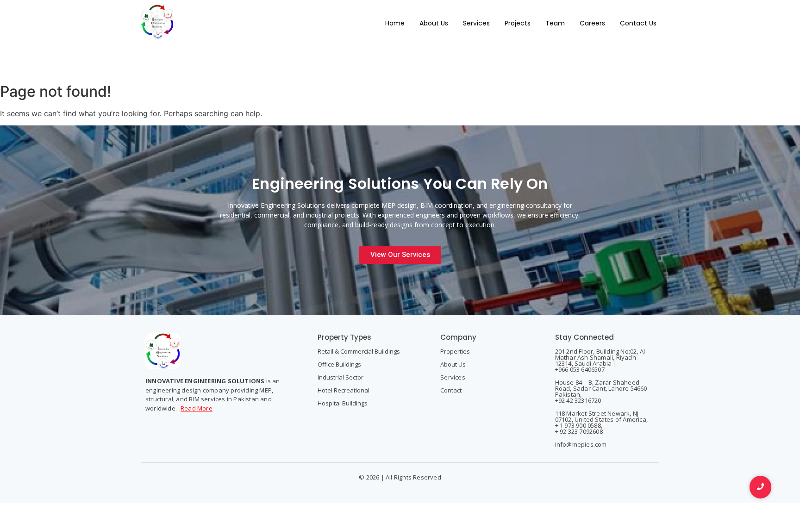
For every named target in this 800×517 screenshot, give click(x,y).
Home (395, 23)
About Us (433, 23)
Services (476, 23)
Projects (518, 23)
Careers (592, 23)
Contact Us (638, 23)
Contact (451, 390)
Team (555, 23)
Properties (455, 351)
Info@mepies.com (581, 444)
